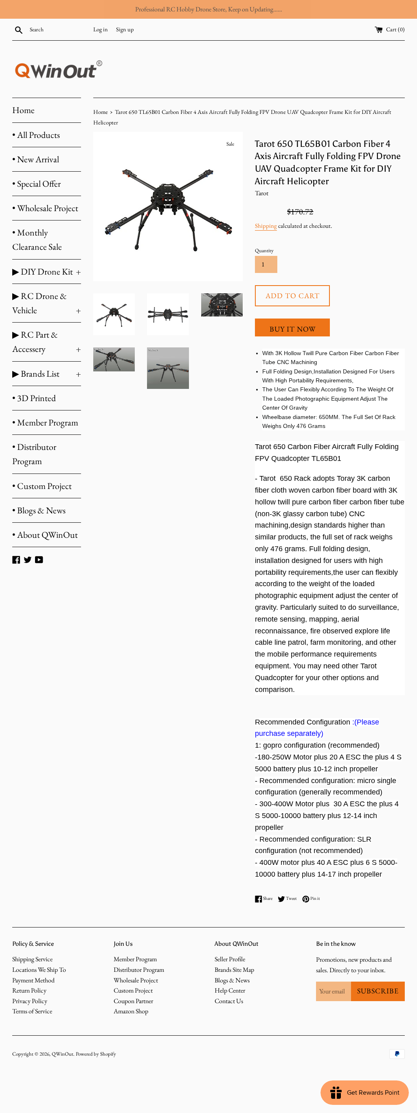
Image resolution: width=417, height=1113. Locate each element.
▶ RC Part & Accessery (46, 342)
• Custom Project (42, 486)
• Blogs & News (39, 510)
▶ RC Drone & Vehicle (46, 303)
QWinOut (62, 1053)
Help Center (230, 990)
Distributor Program (139, 969)
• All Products (36, 135)
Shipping (266, 225)
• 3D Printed (34, 398)
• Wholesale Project (45, 208)
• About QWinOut (45, 535)
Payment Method (33, 980)
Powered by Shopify (96, 1053)
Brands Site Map (234, 969)
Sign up (125, 29)
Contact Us (229, 1001)
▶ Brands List (46, 374)
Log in (100, 29)
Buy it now (293, 329)
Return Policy (29, 990)
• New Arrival (35, 159)
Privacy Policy (29, 1001)
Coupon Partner (133, 1001)
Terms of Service (32, 1011)
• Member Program (45, 422)
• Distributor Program (34, 454)
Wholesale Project (136, 980)
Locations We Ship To (39, 969)
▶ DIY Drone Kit (46, 271)
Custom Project (133, 990)
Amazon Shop (131, 1011)
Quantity (264, 250)
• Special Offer (36, 184)
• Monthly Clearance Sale (37, 240)
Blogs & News (232, 980)
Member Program (135, 959)
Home (23, 110)
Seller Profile (230, 959)
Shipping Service (32, 959)
